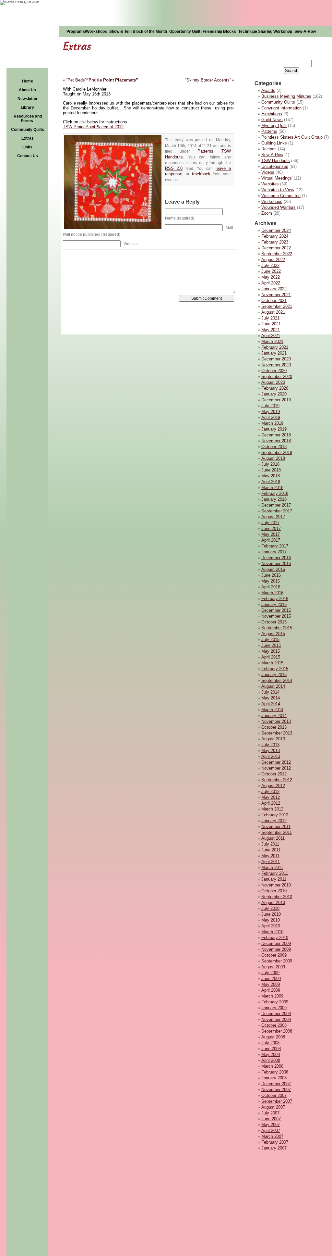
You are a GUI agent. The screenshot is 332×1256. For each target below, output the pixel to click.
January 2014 (274, 715)
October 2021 (274, 300)
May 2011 (270, 855)
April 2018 (270, 481)
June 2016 (271, 575)
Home (27, 81)
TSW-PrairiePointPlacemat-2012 (93, 126)
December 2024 (276, 230)
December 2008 (276, 1013)
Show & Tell (119, 31)
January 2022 (274, 288)
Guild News (272, 119)
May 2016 (270, 581)
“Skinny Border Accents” (208, 80)
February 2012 (274, 814)
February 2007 (274, 1142)
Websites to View (277, 189)
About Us (27, 90)
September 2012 (276, 779)
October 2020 (274, 370)
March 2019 (272, 423)
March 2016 (272, 592)
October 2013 (274, 727)
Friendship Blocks (219, 31)
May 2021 (270, 329)
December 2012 (276, 762)
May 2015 (270, 651)
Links (27, 147)
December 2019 (276, 399)
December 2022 (276, 247)
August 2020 (273, 382)
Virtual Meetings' (276, 178)
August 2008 (273, 1037)
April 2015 (270, 657)
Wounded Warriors (278, 207)
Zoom (266, 213)
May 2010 (270, 920)
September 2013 (276, 733)
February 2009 (274, 1001)
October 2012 (274, 774)
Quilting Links (274, 143)
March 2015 (272, 662)
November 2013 (276, 721)
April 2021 (270, 335)
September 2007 (276, 1101)
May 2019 (270, 411)
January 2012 (274, 820)
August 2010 (273, 902)
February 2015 (274, 668)
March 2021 (272, 341)
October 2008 (274, 1025)
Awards (268, 90)
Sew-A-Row (305, 31)
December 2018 (276, 435)
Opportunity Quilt (184, 31)
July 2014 (270, 692)
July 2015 (270, 639)
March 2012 (272, 809)
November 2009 (276, 949)
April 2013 (270, 756)
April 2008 (270, 1060)
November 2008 (276, 1019)
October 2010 (274, 890)
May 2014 (270, 698)
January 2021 (274, 353)
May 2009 (270, 984)
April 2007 (270, 1130)
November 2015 (276, 616)
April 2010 (270, 925)
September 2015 (276, 627)
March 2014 (272, 709)
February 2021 (274, 347)
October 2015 (274, 622)
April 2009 (270, 990)
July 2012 (270, 791)
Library (27, 107)
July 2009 (270, 972)
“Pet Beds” (76, 80)
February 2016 (274, 598)
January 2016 (274, 604)
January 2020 (274, 394)
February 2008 (274, 1072)
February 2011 (274, 873)
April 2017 (270, 540)
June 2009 (271, 978)
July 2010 (270, 908)
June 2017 (271, 528)
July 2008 (270, 1042)
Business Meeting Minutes (286, 96)
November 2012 (276, 768)
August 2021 (273, 312)
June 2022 (271, 271)
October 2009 (274, 955)
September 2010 (276, 896)
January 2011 (273, 879)
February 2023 (274, 242)
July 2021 (270, 318)
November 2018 (276, 440)
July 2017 (270, 522)
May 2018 (270, 475)
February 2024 (274, 236)
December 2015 (276, 610)
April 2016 (270, 586)
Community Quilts (27, 129)
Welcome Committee (281, 195)
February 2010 (274, 937)
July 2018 (270, 464)
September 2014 (276, 680)
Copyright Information (281, 108)
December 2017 (276, 505)
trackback (201, 173)
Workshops (271, 201)
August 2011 (273, 838)
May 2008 (270, 1054)
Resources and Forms (28, 118)
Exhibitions (271, 113)
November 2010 (276, 885)
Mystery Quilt (274, 125)
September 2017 (276, 511)
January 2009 (274, 1007)
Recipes (269, 148)
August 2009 (273, 966)
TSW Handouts (275, 160)
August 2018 (273, 458)
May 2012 (270, 797)
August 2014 (273, 686)
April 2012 (270, 803)
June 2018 (271, 470)
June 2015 (271, 645)
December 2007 (276, 1083)
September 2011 (276, 832)
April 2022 (270, 283)
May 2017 (270, 534)
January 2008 (274, 1077)
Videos (267, 172)
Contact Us (27, 156)
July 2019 (270, 405)
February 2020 (274, 388)
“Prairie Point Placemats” (112, 80)
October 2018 (274, 446)
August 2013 (273, 738)
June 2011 (270, 850)
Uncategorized (274, 166)
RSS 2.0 (174, 168)
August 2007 (273, 1107)
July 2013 (270, 744)
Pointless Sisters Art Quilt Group (292, 137)
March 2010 (272, 931)
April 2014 (270, 703)
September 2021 (276, 306)
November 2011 (275, 826)
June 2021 (271, 323)
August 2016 (273, 569)
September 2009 (276, 961)
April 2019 (270, 417)
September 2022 (276, 253)
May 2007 (270, 1124)
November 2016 (276, 563)
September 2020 (276, 376)
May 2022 (270, 277)
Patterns (269, 131)
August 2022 (273, 259)
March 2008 (272, 1066)
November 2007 (276, 1089)
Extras (27, 138)
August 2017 (273, 516)
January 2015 (274, 674)
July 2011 (270, 844)
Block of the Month (150, 31)
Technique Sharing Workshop (265, 31)
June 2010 (271, 914)
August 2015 (273, 633)
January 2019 (274, 429)
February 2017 (274, 546)
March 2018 (272, 487)
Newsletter (28, 98)
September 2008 (276, 1031)
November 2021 (276, 294)
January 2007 (274, 1148)
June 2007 (271, 1118)
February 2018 (274, 493)
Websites (270, 184)
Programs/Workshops (86, 31)
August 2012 (273, 785)
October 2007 (274, 1095)
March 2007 (272, 1136)
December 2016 (276, 557)
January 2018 (274, 499)
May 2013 (270, 750)
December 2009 (276, 943)
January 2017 (274, 551)
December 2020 (276, 359)
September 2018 (276, 452)
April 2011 (270, 861)
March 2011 (272, 867)
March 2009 (272, 996)
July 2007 (270, 1113)
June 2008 (271, 1048)
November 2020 (276, 364)
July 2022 (270, 265)
